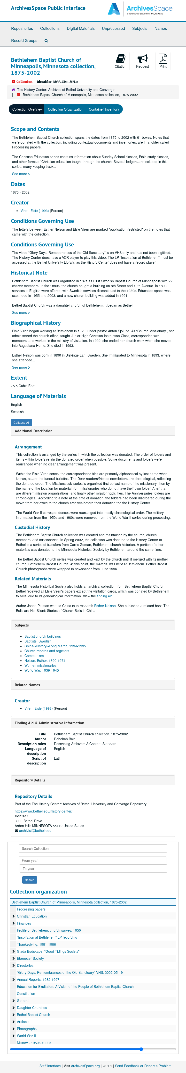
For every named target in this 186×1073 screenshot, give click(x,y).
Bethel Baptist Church (33, 1014)
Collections (50, 28)
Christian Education (32, 916)
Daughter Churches (32, 1007)
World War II (26, 1035)
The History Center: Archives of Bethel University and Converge (66, 89)
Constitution (26, 993)
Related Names (27, 684)
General (23, 1000)
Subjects (139, 28)
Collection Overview (27, 109)
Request (142, 66)
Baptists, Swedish (37, 641)
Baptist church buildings (42, 636)
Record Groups (24, 40)
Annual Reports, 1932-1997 (38, 979)
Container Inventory (104, 109)
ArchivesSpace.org (85, 1065)
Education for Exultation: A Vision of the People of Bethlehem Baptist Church (75, 986)
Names (161, 28)
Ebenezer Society (30, 958)
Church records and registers (46, 650)
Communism (34, 655)
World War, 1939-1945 (41, 670)
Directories (25, 965)
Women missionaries (40, 665)
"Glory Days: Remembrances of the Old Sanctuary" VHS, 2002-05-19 (70, 972)
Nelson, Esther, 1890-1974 (44, 660)
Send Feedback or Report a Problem (143, 1065)
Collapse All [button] (22, 422)
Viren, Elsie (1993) (35, 210)
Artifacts (23, 1021)
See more (20, 173)
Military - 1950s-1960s (34, 1042)
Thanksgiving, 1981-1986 (36, 944)
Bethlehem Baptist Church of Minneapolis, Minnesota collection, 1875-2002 (69, 902)
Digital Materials (81, 28)
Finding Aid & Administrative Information (49, 722)
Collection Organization (66, 109)
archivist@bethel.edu (35, 830)
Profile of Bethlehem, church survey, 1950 (49, 930)
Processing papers (31, 909)
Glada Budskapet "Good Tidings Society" (48, 951)
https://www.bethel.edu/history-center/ (43, 811)
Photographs (27, 1028)
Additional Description (34, 430)
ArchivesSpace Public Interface (48, 8)
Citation (120, 66)
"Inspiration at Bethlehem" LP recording (47, 937)
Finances (24, 923)
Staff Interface (50, 1065)
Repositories (22, 28)
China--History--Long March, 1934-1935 (55, 645)
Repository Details (30, 780)
